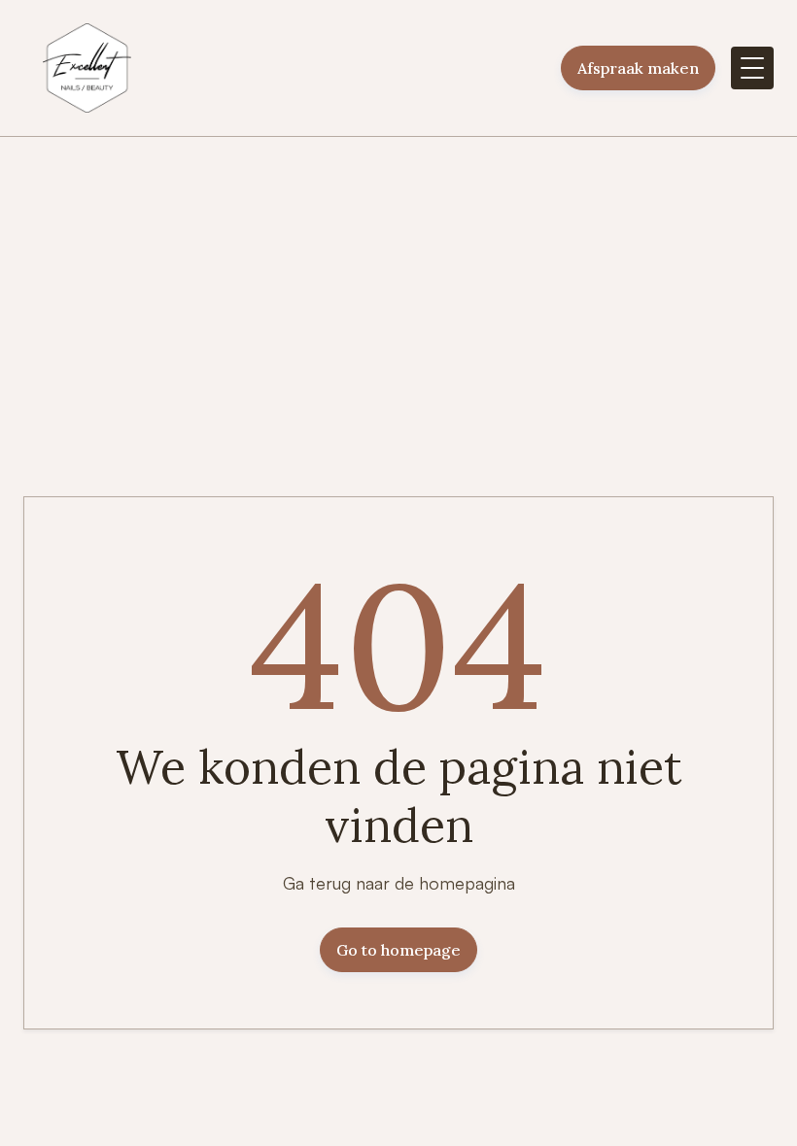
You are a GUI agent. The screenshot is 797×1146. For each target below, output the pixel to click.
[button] (752, 68)
